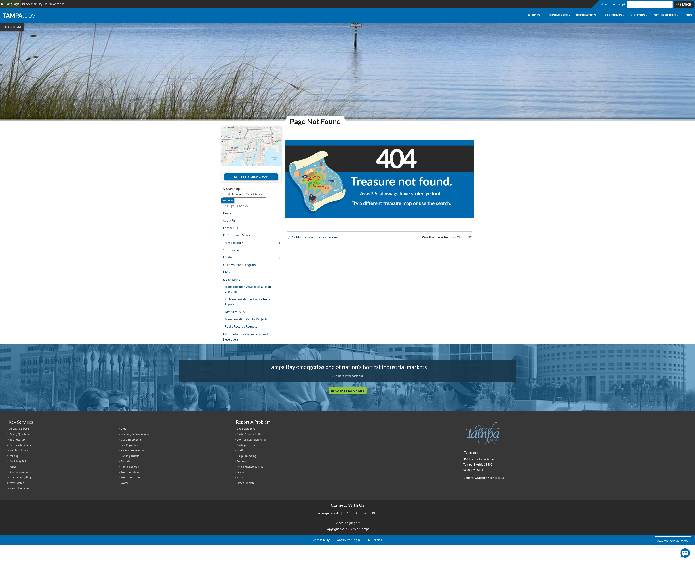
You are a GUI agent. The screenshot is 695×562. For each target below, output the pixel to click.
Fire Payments (129, 445)
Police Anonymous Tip (250, 466)
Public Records (130, 466)
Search (228, 200)
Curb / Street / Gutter (249, 434)
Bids (123, 428)
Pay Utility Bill (17, 461)
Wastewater (16, 483)
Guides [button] (534, 15)
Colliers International (348, 376)
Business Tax (17, 439)
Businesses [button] (558, 15)
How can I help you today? (673, 540)
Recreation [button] (586, 15)
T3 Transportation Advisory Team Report (247, 301)
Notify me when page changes (314, 237)
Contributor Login (347, 540)
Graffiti (241, 450)
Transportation (233, 243)
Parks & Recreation (132, 450)
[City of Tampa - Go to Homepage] (19, 15)
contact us (497, 478)
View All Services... (20, 488)
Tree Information (131, 477)
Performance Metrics (237, 235)
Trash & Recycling (20, 477)
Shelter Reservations (21, 472)
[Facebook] (348, 513)
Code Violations (246, 428)
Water (124, 483)
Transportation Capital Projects (246, 319)
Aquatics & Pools (19, 428)
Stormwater (231, 250)
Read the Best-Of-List (347, 391)
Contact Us (230, 228)
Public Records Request (241, 326)
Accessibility (321, 540)
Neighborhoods (18, 450)
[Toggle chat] (684, 552)
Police (12, 466)
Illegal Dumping (246, 456)
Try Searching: (231, 189)
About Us (229, 221)
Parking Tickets (130, 456)
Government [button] (665, 15)
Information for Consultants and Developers (245, 336)
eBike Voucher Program (239, 265)
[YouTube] (373, 513)
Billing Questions (19, 434)
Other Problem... (247, 483)
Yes (459, 237)
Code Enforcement (132, 439)
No (469, 237)
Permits (125, 461)
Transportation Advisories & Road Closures (248, 289)
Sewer (240, 472)
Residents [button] (613, 15)
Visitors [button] (637, 15)
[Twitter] (356, 513)
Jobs (688, 15)
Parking (228, 257)
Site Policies (374, 540)
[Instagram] (365, 513)
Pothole (241, 461)
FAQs (226, 272)
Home (227, 213)
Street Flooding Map (251, 177)
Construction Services (22, 445)
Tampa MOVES (235, 312)
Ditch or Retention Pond (251, 439)
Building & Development (136, 434)
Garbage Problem (247, 445)
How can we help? (613, 4)
